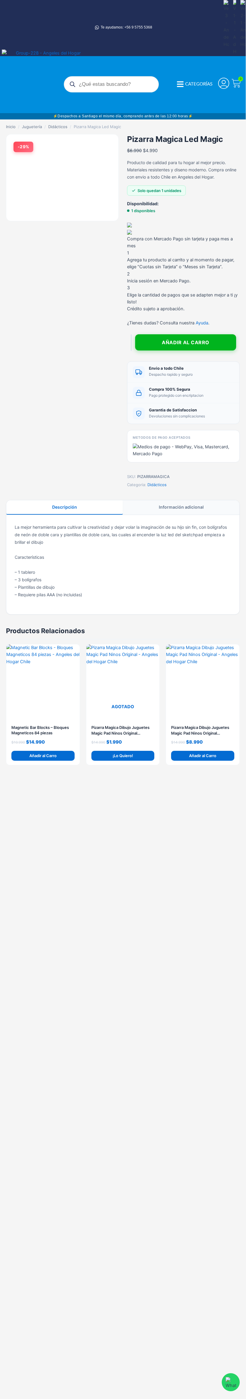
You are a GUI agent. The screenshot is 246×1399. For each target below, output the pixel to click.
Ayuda (202, 323)
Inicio (11, 126)
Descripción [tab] (64, 507)
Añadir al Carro (185, 342)
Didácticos (57, 126)
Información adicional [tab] (181, 507)
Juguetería (32, 126)
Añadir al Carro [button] (43, 755)
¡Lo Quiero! (123, 755)
